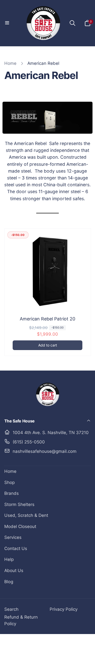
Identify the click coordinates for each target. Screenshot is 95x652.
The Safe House (38, 643)
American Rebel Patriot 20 (47, 318)
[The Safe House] (48, 406)
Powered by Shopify (66, 643)
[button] (8, 23)
